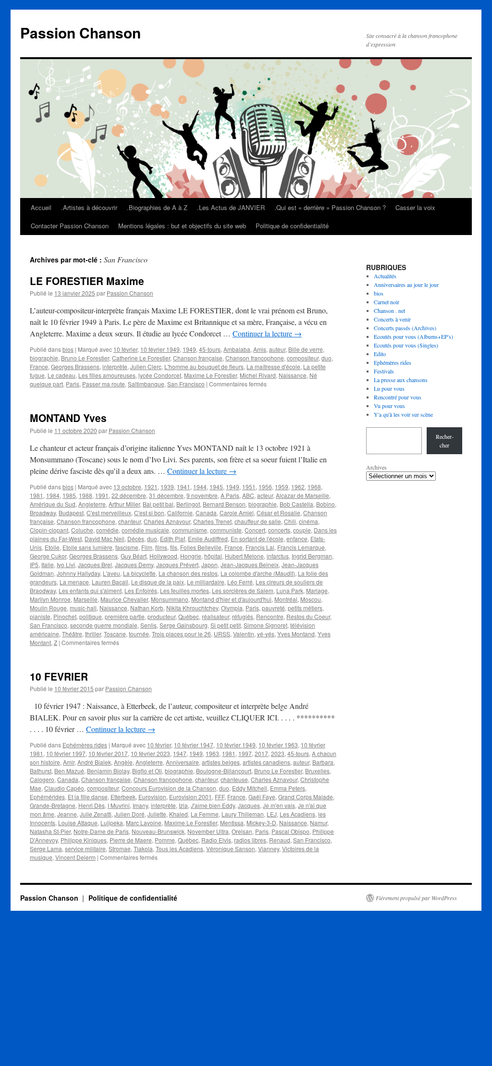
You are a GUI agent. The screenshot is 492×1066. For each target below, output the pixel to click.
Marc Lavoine (143, 822)
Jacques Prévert (177, 564)
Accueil (41, 207)
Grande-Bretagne (52, 805)
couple (302, 530)
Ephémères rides (84, 745)
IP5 (34, 564)
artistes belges (221, 762)
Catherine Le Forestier (141, 358)
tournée (139, 634)
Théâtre (72, 634)
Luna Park (289, 590)
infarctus (278, 556)
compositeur (303, 358)
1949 (189, 349)
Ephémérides (47, 797)
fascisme (126, 547)
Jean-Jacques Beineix (250, 564)
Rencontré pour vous (397, 397)
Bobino (325, 504)
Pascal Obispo (290, 831)
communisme (189, 530)
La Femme (205, 814)
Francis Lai (260, 547)
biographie (44, 358)
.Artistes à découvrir (89, 207)
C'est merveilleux (108, 512)
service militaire (85, 848)
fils (173, 547)
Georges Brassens (75, 366)
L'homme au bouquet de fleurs (204, 366)
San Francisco (186, 384)
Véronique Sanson (230, 848)
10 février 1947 (193, 745)
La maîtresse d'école (273, 366)
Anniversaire (182, 762)
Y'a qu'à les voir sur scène (403, 414)
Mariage (317, 590)
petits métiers (305, 608)
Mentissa (232, 822)
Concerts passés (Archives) (405, 328)
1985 (69, 495)
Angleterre (92, 504)
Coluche (82, 530)
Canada (206, 512)
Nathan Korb (146, 608)
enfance (297, 538)
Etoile (52, 547)
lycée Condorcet (159, 375)
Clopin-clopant (49, 530)
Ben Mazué (69, 771)
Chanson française (197, 358)
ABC (248, 495)
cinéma (308, 521)
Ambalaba (236, 349)
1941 (183, 487)
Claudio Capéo (64, 788)
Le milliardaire (205, 582)
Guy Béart (134, 556)
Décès (135, 538)
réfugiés (242, 616)
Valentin (243, 634)
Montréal (285, 599)
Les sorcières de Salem (242, 590)
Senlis (148, 625)
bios (68, 349)
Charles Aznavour (167, 521)
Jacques (249, 805)
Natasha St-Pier (50, 831)
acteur (265, 495)
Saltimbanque (146, 384)
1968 (314, 487)
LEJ (272, 814)
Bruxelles (317, 771)
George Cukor (48, 556)
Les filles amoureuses (106, 375)
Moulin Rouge (48, 608)
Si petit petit (225, 625)
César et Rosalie (278, 512)
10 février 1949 (160, 349)
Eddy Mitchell (249, 788)
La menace (74, 582)
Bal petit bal (158, 504)
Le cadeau (61, 375)
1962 (298, 487)
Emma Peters (287, 788)
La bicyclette (139, 573)
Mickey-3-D (261, 822)
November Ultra (208, 831)
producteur (161, 616)
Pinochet (64, 616)
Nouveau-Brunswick (158, 831)
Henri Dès (91, 805)
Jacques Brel (95, 564)
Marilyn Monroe (50, 599)
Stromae (120, 848)
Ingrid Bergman (312, 556)
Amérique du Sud (52, 504)
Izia (183, 805)
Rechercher (445, 441)
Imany (140, 805)
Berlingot (188, 504)
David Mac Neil (104, 538)
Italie (47, 564)
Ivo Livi (66, 564)
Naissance (293, 375)
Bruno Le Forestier (85, 358)
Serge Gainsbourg (184, 625)
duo (326, 358)
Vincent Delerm (75, 857)
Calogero (42, 779)
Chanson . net (389, 310)
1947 (179, 753)
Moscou (310, 599)
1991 (102, 495)
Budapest (71, 512)
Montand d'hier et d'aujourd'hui (231, 599)
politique (90, 616)
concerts (279, 530)
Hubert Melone (244, 556)
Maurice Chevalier (124, 599)
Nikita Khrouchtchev (192, 608)
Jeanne (67, 814)
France (39, 366)
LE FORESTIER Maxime (87, 280)
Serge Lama (46, 848)
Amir (68, 762)
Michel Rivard (258, 375)
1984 (53, 495)
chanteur (129, 521)
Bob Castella (296, 504)
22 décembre (128, 495)
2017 (261, 753)
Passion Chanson (80, 32)
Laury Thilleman (242, 814)
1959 (281, 487)
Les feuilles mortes (184, 590)
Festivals (384, 371)
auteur (277, 349)
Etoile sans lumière (87, 547)
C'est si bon (149, 512)
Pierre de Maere (131, 840)
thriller (93, 634)
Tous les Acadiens (179, 848)
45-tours (210, 349)
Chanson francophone (254, 358)
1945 (216, 487)
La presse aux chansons (401, 380)
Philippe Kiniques (84, 840)
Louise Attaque (78, 822)
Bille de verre (305, 349)
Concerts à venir (392, 319)
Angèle (123, 762)
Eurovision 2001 (190, 797)
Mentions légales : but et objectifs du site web (182, 225)
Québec (188, 616)
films (161, 547)
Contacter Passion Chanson (70, 225)
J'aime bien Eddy (213, 805)
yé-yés (265, 634)
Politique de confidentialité (292, 225)
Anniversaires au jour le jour (406, 284)
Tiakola (143, 848)
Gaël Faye (261, 797)
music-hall (83, 608)
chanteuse (234, 779)
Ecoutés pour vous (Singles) (406, 345)
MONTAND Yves (68, 417)
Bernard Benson (224, 504)
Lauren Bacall (110, 582)
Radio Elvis (216, 840)
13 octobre (127, 487)
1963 (212, 753)
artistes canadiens (266, 762)
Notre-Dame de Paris (101, 831)
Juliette (157, 814)
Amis (259, 349)
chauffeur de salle (257, 521)
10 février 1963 (278, 745)
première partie (125, 616)
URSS (222, 634)
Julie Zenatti (95, 814)
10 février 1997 (66, 753)
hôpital (213, 556)
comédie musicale (145, 530)
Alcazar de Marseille (302, 495)
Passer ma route (103, 384)
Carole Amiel (237, 512)
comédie (107, 530)
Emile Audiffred (208, 538)
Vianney (268, 848)
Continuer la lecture (267, 333)
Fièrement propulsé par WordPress (416, 898)
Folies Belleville (200, 547)
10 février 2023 (150, 753)
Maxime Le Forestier (210, 375)
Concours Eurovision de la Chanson (169, 788)
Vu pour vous (389, 405)
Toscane (115, 634)
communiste (226, 530)
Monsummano (169, 599)
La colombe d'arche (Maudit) (258, 573)
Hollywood (163, 556)
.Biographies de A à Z (157, 207)
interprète (114, 366)
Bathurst (40, 771)
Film (146, 547)
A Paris (230, 495)
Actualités (385, 276)
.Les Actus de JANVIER (231, 207)
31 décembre (166, 495)
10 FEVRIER (59, 676)
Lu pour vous (389, 388)
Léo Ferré (240, 582)
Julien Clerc (145, 366)
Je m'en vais (279, 805)
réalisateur (215, 616)
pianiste (40, 616)
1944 (200, 487)
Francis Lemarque (301, 547)
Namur (318, 822)
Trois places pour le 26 (181, 634)
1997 (245, 753)
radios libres (250, 840)
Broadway (43, 512)
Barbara (322, 762)
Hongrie (190, 556)
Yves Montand (296, 634)
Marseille (86, 599)
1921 (151, 487)
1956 (265, 487)
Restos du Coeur (308, 616)
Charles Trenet (212, 521)
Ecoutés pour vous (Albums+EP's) (413, 336)
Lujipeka (111, 822)
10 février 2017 (108, 753)
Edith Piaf (172, 538)
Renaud (279, 840)
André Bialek (94, 762)
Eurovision (152, 797)
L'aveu (111, 573)
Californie (180, 512)
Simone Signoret (265, 625)
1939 (167, 487)
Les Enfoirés (140, 590)
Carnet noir (386, 302)
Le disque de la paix (157, 582)
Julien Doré (129, 814)
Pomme (165, 840)
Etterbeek (123, 797)
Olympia (232, 608)
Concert (255, 530)
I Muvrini (119, 805)
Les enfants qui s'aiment (90, 590)
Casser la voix (415, 207)
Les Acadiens (297, 814)
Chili (290, 521)
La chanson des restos (188, 573)
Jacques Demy (134, 564)
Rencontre (269, 616)
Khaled (178, 814)
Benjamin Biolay (108, 771)
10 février (125, 349)
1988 (85, 495)
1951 (249, 487)
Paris (72, 384)
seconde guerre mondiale (103, 625)
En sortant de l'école (257, 538)
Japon (209, 564)
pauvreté (273, 608)
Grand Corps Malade (305, 797)
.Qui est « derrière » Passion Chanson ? (330, 207)
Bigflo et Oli (147, 771)
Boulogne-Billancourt (223, 771)
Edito (380, 354)
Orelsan (242, 831)
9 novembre (202, 495)
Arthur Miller (124, 504)
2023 (277, 753)
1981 (36, 495)
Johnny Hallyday (78, 573)
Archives (376, 467)
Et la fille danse (88, 797)
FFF (219, 797)
